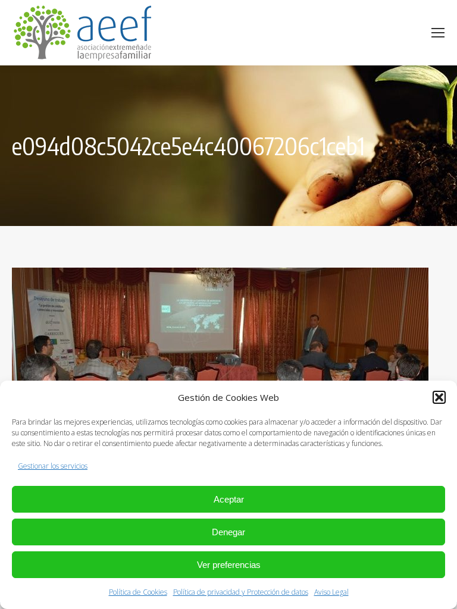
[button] (439, 397)
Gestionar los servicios (52, 466)
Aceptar (229, 499)
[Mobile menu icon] (438, 33)
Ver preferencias (229, 565)
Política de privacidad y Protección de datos (240, 592)
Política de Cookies (138, 592)
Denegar (228, 532)
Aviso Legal (331, 592)
